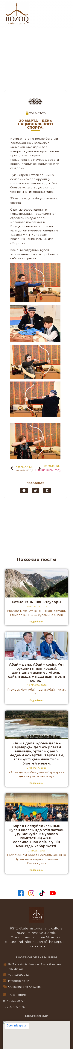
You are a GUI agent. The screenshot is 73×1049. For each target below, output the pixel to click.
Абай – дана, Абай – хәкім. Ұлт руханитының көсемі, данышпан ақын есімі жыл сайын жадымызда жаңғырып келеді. (36, 672)
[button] (48, 14)
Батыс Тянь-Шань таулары (36, 602)
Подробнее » (36, 621)
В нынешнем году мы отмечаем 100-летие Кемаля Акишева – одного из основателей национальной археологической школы (47, 470)
